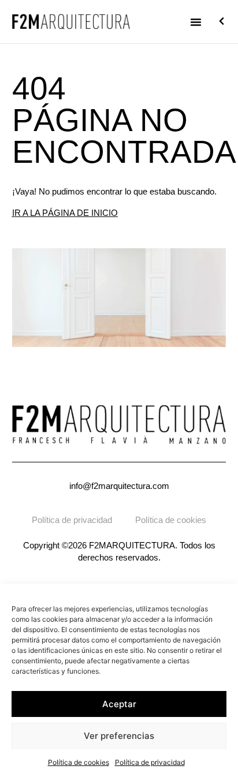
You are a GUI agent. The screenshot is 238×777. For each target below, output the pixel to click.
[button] (195, 22)
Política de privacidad (150, 762)
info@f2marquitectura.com (119, 486)
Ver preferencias (119, 735)
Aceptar (119, 703)
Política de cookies (78, 762)
